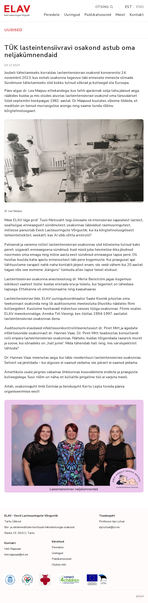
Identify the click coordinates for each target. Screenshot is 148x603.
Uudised (13, 30)
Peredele (52, 14)
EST (128, 6)
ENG (140, 6)
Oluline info (59, 565)
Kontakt (137, 14)
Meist (120, 14)
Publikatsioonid (97, 14)
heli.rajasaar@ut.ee (16, 555)
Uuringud (72, 14)
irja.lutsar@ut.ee (109, 527)
